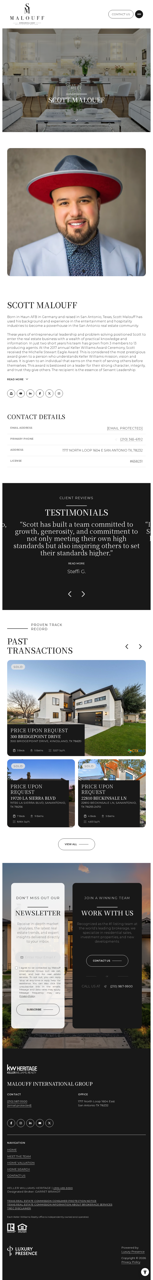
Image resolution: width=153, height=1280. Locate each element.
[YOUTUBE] (21, 393)
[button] (107, 955)
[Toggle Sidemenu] (139, 14)
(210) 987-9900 (121, 981)
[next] (140, 641)
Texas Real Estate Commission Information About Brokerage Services (59, 1199)
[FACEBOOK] (40, 393)
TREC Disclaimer (19, 1203)
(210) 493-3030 (63, 1182)
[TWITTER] (49, 393)
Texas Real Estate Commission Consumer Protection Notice (52, 1195)
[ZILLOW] (11, 393)
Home (12, 1144)
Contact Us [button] (16, 1170)
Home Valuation (21, 1157)
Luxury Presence (133, 1246)
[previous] (126, 641)
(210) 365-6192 (131, 439)
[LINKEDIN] (30, 393)
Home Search (18, 1163)
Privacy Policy (27, 990)
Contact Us (121, 14)
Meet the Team (19, 1151)
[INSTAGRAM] (59, 393)
